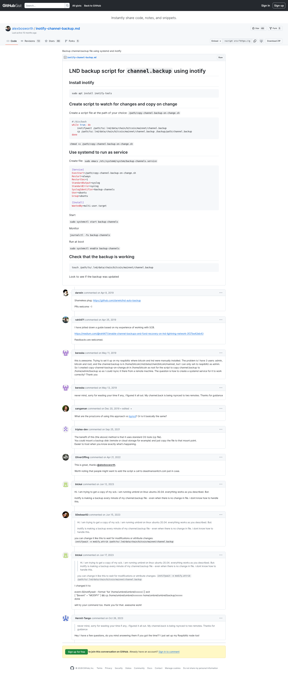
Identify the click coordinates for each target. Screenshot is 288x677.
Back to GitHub (92, 5)
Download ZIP (273, 41)
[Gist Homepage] (12, 5)
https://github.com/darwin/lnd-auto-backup (117, 300)
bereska (79, 352)
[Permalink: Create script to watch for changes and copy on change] (66, 104)
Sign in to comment (169, 651)
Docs (149, 668)
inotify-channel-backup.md (58, 28)
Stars (54, 40)
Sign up (279, 5)
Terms (99, 668)
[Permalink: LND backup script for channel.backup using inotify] (66, 71)
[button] (255, 41)
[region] (144, 173)
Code (14, 40)
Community (139, 668)
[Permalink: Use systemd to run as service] (66, 152)
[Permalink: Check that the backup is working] (66, 256)
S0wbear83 (81, 514)
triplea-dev (81, 429)
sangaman (81, 408)
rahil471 (79, 319)
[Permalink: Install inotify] (66, 82)
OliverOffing (82, 457)
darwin (79, 292)
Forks (73, 40)
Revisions (32, 40)
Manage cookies (172, 668)
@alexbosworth (106, 464)
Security (119, 668)
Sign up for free (76, 651)
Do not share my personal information (200, 668)
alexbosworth (22, 28)
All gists (77, 5)
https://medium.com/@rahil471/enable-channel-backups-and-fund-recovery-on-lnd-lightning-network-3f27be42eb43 (139, 333)
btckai (78, 484)
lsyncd (132, 416)
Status (128, 668)
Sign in (265, 5)
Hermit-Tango (83, 618)
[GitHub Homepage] (72, 668)
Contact (158, 668)
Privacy (108, 668)
